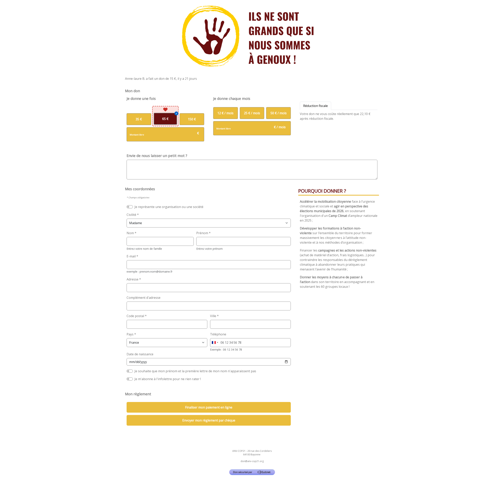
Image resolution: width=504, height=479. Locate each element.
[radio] (139, 119)
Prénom (202, 233)
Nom (130, 233)
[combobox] (214, 342)
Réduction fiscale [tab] (315, 106)
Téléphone (218, 334)
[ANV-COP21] (252, 36)
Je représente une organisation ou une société (168, 207)
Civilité (131, 215)
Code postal (135, 316)
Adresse (132, 279)
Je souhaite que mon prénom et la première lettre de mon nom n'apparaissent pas (195, 371)
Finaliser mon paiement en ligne (208, 407)
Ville (213, 316)
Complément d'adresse (143, 297)
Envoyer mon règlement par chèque (208, 420)
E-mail (131, 256)
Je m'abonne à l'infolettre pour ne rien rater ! (167, 379)
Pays (130, 334)
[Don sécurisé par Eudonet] (252, 472)
